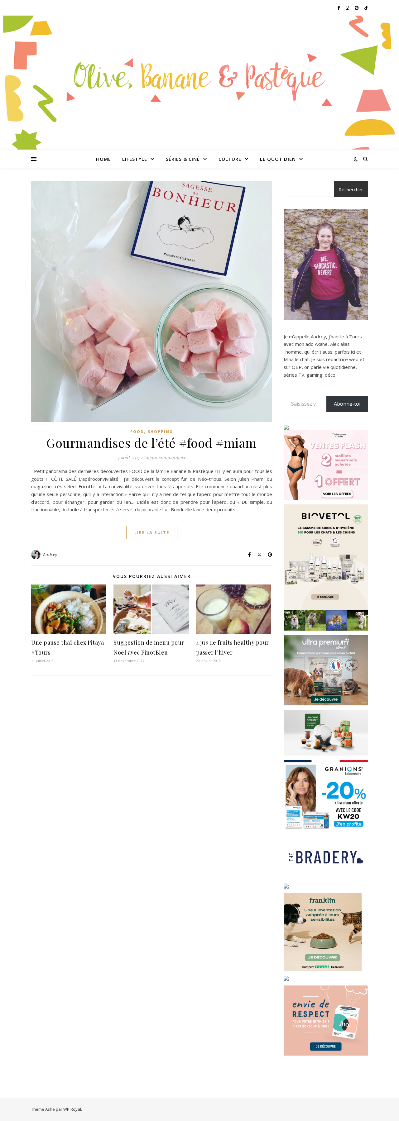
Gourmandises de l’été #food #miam (151, 442)
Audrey (50, 554)
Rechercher (351, 189)
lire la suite (151, 532)
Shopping (160, 431)
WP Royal (72, 1109)
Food (137, 431)
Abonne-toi (347, 403)
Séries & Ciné (183, 159)
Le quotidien (278, 159)
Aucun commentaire (165, 457)
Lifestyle (134, 159)
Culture (230, 159)
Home (103, 159)
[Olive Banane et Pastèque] (199, 78)
